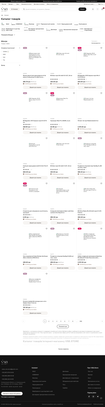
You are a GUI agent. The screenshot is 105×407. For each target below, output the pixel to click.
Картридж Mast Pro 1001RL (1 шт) (60, 120)
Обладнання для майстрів (70, 381)
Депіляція (65, 371)
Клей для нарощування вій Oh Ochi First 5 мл (35, 166)
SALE (33, 371)
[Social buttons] (101, 398)
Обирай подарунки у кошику (18, 1)
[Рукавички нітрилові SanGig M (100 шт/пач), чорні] (63, 240)
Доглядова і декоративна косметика (43, 394)
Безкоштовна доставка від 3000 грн (52, 1)
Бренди (11, 4)
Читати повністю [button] (63, 349)
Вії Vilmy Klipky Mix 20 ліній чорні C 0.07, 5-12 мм (90, 211)
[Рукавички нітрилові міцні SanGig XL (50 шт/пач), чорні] (90, 149)
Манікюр (35, 378)
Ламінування (36, 388)
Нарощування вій (37, 384)
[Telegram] (97, 396)
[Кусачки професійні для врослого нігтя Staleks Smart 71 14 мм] (35, 285)
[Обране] (97, 9)
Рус (102, 4)
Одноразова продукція (70, 374)
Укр (99, 4)
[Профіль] (93, 9)
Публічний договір (98, 404)
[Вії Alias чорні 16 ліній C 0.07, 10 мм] (63, 149)
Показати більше (7, 35)
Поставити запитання (8, 397)
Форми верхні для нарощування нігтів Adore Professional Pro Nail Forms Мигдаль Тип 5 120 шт (34, 76)
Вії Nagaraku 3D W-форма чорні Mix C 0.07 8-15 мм (89, 76)
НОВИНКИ (35, 374)
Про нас (4, 4)
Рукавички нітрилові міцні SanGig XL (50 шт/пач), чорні (90, 166)
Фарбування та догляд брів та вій (42, 391)
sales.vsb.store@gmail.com (10, 369)
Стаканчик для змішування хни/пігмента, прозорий (35, 211)
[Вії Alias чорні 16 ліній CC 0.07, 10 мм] (63, 59)
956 (81, 321)
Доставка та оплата (39, 4)
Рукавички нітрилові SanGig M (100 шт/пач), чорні (62, 256)
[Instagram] (93, 396)
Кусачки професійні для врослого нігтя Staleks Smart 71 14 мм (34, 302)
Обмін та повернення (52, 4)
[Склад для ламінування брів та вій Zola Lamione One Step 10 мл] (63, 195)
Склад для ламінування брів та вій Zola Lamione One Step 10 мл (61, 211)
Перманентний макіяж (39, 381)
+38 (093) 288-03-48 (8, 375)
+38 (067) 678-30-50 (8, 372)
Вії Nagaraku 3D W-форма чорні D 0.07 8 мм (35, 121)
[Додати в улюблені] (46, 48)
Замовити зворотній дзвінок (12, 393)
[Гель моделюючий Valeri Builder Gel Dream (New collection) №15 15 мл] (35, 240)
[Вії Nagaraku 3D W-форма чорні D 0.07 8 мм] (35, 104)
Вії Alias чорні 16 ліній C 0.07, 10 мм (60, 166)
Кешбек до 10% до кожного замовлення (86, 1)
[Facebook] (89, 396)
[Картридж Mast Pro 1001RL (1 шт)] (63, 104)
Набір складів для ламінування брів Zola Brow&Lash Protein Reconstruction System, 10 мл (90, 257)
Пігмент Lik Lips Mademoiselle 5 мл (88, 120)
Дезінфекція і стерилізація (71, 378)
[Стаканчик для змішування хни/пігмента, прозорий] (35, 195)
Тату (64, 384)
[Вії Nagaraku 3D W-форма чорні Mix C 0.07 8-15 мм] (90, 59)
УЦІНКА (65, 388)
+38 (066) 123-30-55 (8, 379)
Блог (18, 4)
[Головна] (2, 15)
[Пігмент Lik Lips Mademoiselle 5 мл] (90, 104)
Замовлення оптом (26, 4)
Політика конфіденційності (84, 404)
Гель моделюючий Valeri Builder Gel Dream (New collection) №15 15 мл (35, 256)
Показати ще (63, 326)
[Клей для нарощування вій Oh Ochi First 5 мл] (35, 149)
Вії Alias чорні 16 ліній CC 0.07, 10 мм (61, 75)
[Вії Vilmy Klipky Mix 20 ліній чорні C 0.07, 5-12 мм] (90, 195)
